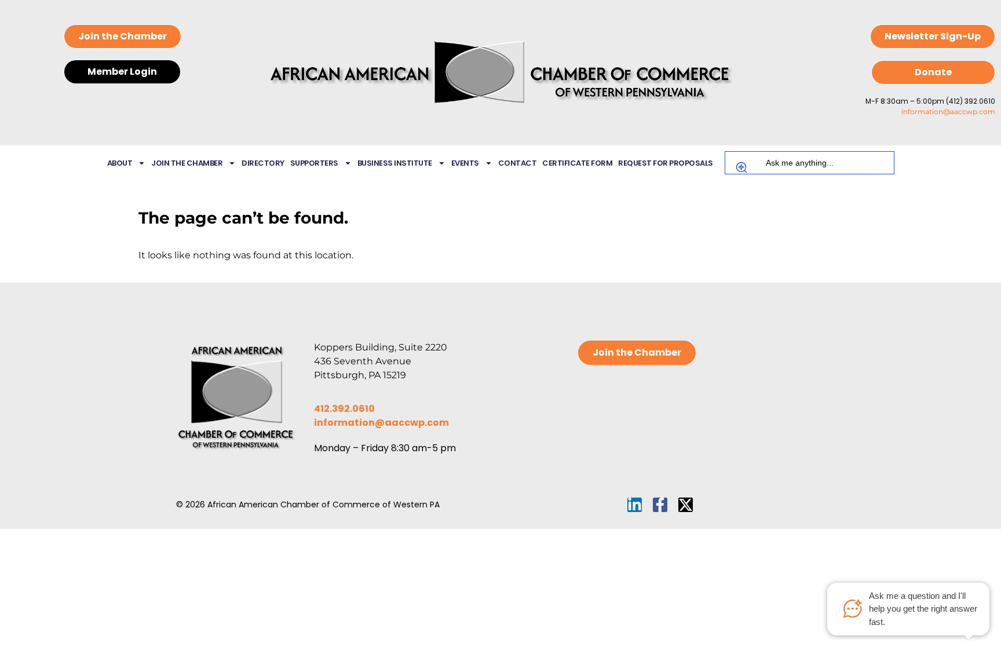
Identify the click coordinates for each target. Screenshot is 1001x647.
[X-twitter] (685, 505)
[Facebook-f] (660, 505)
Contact (517, 163)
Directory (263, 163)
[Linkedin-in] (634, 505)
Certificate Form (577, 163)
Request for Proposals (665, 163)
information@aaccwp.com (948, 111)
